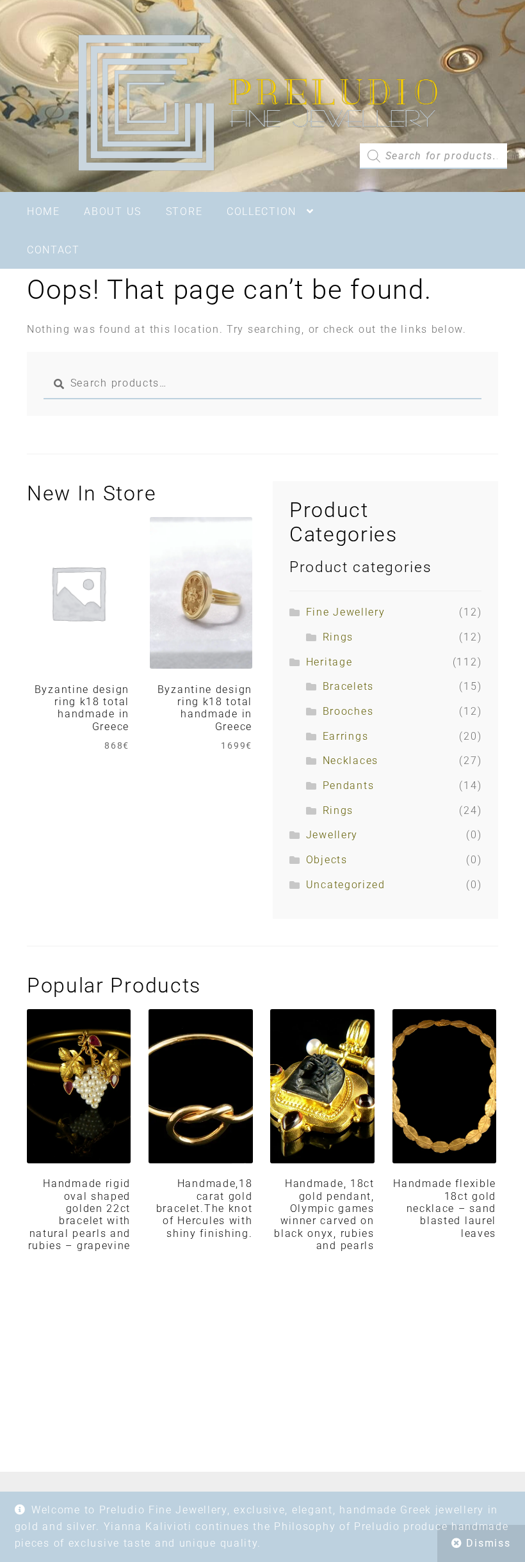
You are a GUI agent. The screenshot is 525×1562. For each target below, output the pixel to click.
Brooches (348, 711)
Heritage (329, 662)
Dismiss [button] (488, 1543)
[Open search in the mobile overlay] (433, 156)
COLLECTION (261, 211)
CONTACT (53, 250)
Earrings (346, 736)
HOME (43, 211)
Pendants (349, 785)
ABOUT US (112, 211)
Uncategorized (345, 885)
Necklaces (350, 760)
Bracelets (348, 686)
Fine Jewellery (345, 612)
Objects (327, 860)
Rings (338, 637)
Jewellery (332, 835)
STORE (184, 211)
